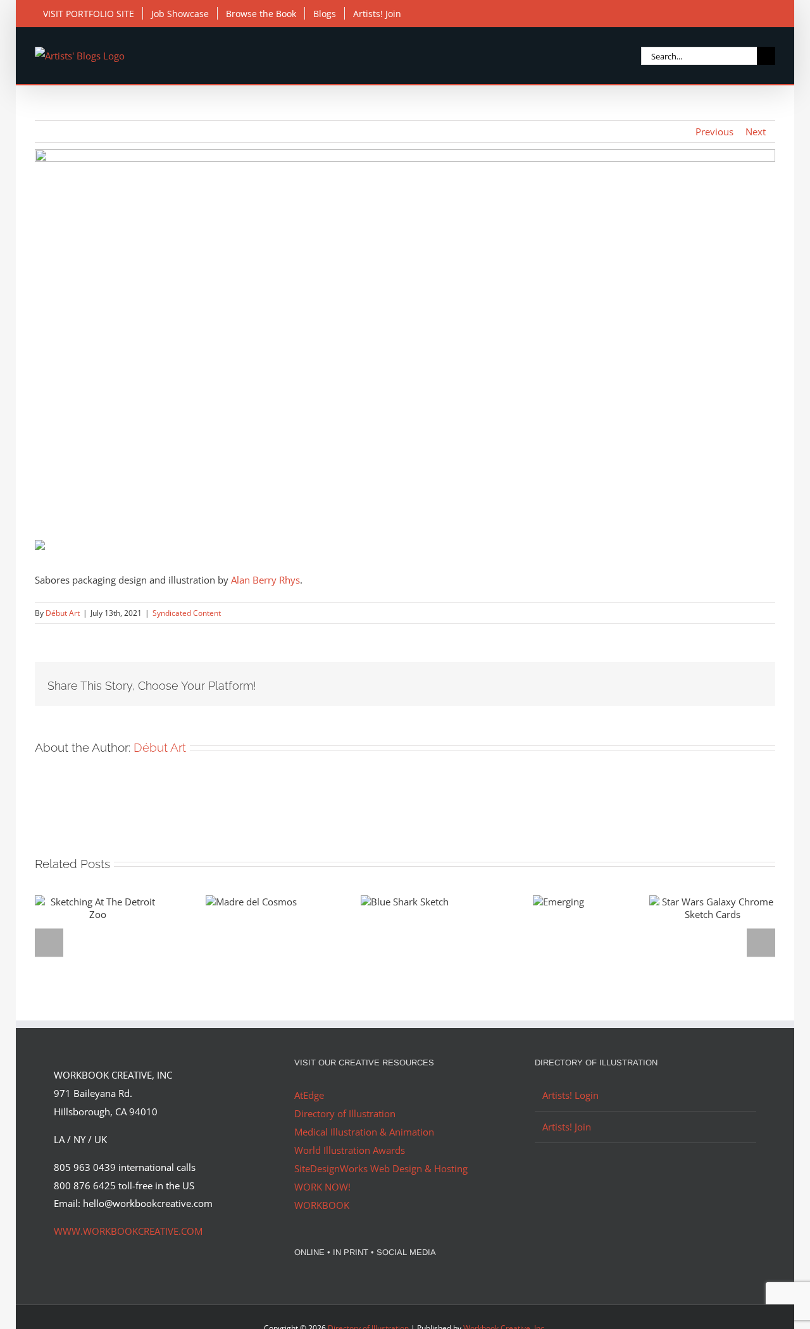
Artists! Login (570, 1095)
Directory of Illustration (345, 1113)
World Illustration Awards (349, 1150)
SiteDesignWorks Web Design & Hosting (381, 1168)
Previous (714, 131)
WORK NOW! (322, 1186)
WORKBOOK (321, 1205)
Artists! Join (566, 1126)
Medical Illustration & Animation (364, 1131)
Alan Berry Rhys (265, 579)
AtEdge (309, 1095)
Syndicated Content (187, 613)
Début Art (63, 613)
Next (755, 131)
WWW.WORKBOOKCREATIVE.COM (128, 1231)
